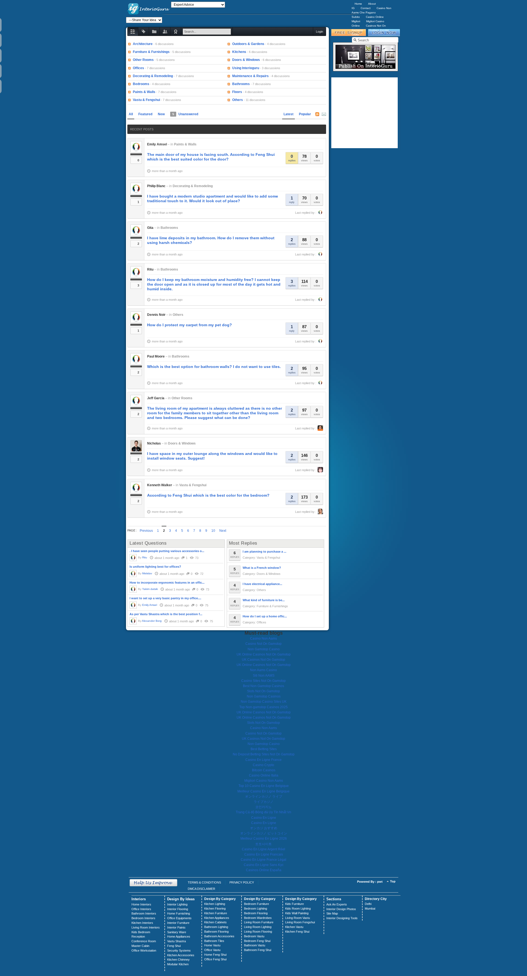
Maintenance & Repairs (250, 76)
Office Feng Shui (215, 959)
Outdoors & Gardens (248, 44)
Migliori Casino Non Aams (263, 781)
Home (358, 3)
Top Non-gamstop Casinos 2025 (263, 707)
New (161, 114)
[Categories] (154, 31)
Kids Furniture (294, 903)
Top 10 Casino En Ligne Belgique (264, 786)
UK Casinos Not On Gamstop (263, 660)
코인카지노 (263, 807)
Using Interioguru (245, 68)
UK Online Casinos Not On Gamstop (264, 654)
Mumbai (370, 908)
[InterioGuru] (148, 8)
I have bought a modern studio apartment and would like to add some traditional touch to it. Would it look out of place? (212, 198)
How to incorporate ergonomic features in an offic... (167, 582)
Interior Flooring (177, 909)
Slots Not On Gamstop (263, 691)
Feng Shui (174, 945)
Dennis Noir (156, 315)
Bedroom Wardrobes (258, 917)
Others (237, 100)
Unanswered (185, 114)
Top (393, 881)
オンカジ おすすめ (263, 828)
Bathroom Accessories (219, 936)
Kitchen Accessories (180, 955)
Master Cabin (140, 945)
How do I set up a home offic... (265, 616)
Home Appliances (178, 936)
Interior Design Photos (341, 909)
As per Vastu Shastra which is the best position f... (166, 614)
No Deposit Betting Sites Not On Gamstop (264, 754)
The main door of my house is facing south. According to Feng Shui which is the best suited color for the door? (211, 156)
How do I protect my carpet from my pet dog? (189, 325)
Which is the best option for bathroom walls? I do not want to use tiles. (214, 366)
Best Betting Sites (264, 749)
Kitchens (239, 52)
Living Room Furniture (258, 922)
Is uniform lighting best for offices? (155, 566)
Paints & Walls (144, 92)
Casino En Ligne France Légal (263, 860)
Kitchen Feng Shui (297, 931)
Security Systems (179, 950)
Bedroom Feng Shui (257, 941)
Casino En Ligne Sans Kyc (264, 865)
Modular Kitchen (178, 964)
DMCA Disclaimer (201, 888)
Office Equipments (179, 918)
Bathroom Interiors (143, 913)
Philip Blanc (156, 186)
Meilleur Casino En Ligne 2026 (263, 838)
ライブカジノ (263, 802)
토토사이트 (263, 844)
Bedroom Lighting (255, 908)
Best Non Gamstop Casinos (263, 686)
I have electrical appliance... (262, 584)
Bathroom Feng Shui (257, 950)
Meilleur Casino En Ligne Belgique (263, 791)
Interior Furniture (178, 922)
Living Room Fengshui (300, 922)
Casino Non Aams (263, 638)
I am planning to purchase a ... (264, 551)
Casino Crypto (263, 765)
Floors (237, 92)
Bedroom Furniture (256, 903)
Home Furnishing (178, 913)
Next (222, 531)
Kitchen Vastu (294, 927)
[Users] (165, 31)
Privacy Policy (241, 882)
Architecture (143, 44)
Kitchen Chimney (178, 959)
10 (213, 531)
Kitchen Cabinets (215, 922)
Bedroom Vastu (254, 936)
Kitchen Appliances (216, 917)
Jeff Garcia (155, 398)
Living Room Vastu (297, 917)
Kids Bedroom (140, 932)
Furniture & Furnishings (151, 52)
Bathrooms (241, 84)
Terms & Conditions (204, 882)
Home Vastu (212, 945)
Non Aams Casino (263, 670)
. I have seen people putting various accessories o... (167, 551)
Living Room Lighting (257, 927)
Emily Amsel (157, 144)
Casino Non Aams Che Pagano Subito (371, 12)
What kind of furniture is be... (264, 600)
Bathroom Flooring (216, 931)
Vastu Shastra (176, 941)
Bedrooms (141, 84)
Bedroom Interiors (143, 918)
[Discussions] (133, 31)
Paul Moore (156, 356)
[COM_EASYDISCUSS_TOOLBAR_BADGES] (175, 31)
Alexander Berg (152, 620)
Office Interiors (141, 909)
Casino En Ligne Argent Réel (263, 849)
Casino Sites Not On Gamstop (263, 681)
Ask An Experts (336, 904)
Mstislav (147, 573)
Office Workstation (143, 950)
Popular (305, 114)
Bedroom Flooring (256, 913)
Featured (145, 114)
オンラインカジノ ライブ (263, 796)
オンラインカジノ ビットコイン (263, 833)
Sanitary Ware (176, 932)
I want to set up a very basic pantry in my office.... (165, 598)
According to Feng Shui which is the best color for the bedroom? (208, 495)
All (131, 114)
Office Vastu (212, 950)
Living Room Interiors (145, 927)
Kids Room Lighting (298, 908)
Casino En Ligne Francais (263, 854)
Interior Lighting (177, 904)
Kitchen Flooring (215, 908)
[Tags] (143, 31)
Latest (288, 114)
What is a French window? (262, 567)
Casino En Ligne (263, 818)
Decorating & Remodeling (153, 76)
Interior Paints (176, 927)
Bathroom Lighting (216, 927)
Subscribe (324, 114)
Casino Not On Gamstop (263, 644)
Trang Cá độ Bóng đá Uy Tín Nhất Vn (263, 812)
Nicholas (154, 443)
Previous (146, 531)
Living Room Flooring (258, 931)
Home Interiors (141, 904)
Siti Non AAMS (263, 675)
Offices (138, 68)
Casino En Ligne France (263, 760)
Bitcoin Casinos (263, 770)
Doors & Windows (246, 60)
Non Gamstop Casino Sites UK (264, 702)
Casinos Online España (263, 870)
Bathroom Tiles (214, 941)
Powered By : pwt (370, 881)
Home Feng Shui (215, 954)
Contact (366, 8)
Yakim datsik (150, 588)
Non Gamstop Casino (264, 649)
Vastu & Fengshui (146, 100)
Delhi (368, 903)
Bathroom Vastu (254, 945)
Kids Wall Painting (297, 913)
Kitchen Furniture (215, 913)
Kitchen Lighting (214, 903)
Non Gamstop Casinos (264, 696)
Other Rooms (143, 60)
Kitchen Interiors (142, 922)
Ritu (150, 269)
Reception (138, 936)
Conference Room (143, 941)
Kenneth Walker (159, 485)
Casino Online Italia (263, 775)
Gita (150, 228)
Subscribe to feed (129, 44)
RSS (317, 114)
